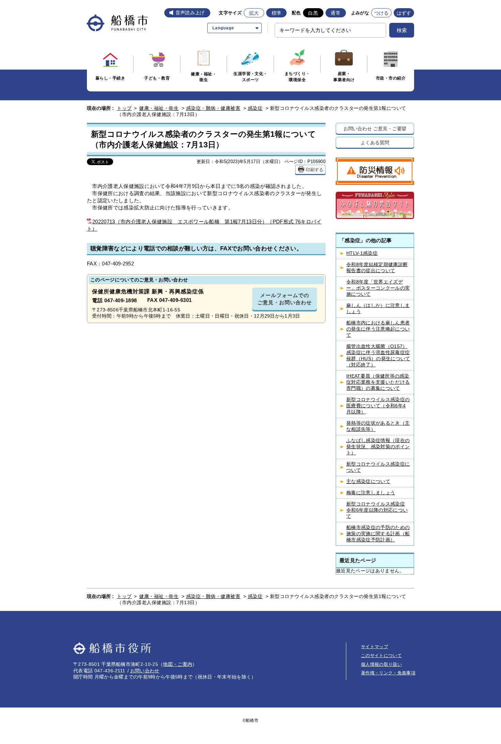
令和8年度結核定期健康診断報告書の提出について (377, 267)
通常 (335, 13)
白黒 (313, 13)
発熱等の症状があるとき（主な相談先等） (378, 426)
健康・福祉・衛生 (159, 108)
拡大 (254, 13)
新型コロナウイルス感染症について (378, 467)
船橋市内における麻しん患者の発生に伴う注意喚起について (378, 329)
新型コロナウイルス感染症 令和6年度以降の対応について (377, 510)
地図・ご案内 (177, 664)
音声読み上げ (190, 12)
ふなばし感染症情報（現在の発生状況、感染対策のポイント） (378, 446)
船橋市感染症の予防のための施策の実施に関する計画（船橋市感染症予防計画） (378, 533)
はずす (404, 13)
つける (381, 13)
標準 (277, 13)
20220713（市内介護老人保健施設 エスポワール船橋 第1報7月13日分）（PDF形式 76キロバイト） (204, 225)
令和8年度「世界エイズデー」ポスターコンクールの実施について (378, 288)
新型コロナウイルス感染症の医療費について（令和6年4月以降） (378, 405)
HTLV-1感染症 (362, 253)
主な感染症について (368, 481)
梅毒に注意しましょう (370, 492)
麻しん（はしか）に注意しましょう (378, 308)
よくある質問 (375, 142)
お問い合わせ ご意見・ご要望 (375, 128)
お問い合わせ (145, 670)
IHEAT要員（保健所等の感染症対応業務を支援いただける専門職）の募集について (378, 382)
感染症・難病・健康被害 (213, 108)
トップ (124, 108)
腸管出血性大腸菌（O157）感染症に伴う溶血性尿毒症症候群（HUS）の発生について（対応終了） (378, 355)
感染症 (255, 108)
